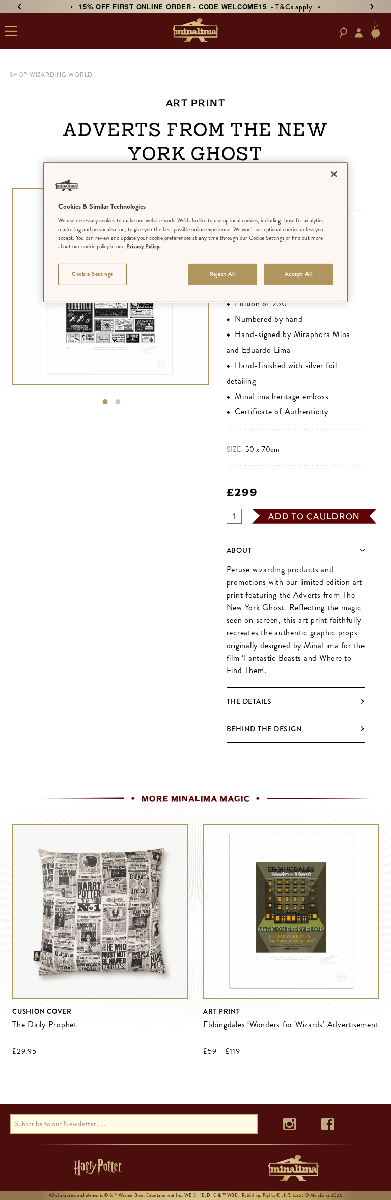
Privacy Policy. (143, 246)
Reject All (222, 274)
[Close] (334, 173)
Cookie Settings (92, 274)
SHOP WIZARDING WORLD (51, 74)
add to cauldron (314, 516)
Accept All (299, 274)
